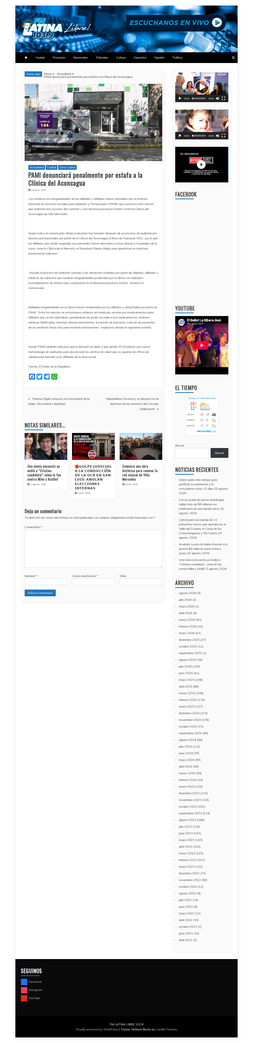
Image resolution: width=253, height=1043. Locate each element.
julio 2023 (185, 826)
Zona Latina (67, 167)
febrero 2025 (188, 700)
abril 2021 (185, 940)
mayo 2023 (186, 840)
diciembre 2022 (189, 873)
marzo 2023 (187, 853)
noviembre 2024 (190, 720)
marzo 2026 (187, 619)
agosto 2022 (187, 893)
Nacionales (80, 57)
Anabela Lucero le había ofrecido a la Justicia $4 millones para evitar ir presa (203, 548)
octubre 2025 (188, 646)
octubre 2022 (188, 886)
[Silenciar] (217, 98)
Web (123, 576)
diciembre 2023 (189, 793)
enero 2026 (187, 633)
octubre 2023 (188, 806)
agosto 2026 (187, 593)
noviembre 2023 (190, 800)
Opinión (159, 57)
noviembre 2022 (190, 880)
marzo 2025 (187, 693)
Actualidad (37, 167)
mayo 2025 (186, 680)
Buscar (179, 445)
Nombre (31, 576)
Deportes (140, 57)
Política (177, 57)
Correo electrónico (85, 576)
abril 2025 (185, 686)
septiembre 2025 (190, 653)
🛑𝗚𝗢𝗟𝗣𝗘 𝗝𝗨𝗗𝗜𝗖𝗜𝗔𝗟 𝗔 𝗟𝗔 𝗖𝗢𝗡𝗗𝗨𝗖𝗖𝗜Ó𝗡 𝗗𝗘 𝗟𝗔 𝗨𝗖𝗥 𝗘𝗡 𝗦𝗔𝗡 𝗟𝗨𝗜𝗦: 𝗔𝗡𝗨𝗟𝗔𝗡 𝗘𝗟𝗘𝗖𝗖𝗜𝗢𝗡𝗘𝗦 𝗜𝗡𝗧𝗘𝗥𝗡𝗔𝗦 (93, 477)
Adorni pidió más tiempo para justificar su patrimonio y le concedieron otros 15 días (198, 484)
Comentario (33, 527)
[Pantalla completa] (223, 98)
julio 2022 (185, 900)
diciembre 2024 (189, 713)
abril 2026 (185, 613)
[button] (201, 87)
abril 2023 (185, 846)
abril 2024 (185, 766)
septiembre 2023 (190, 813)
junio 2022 (186, 906)
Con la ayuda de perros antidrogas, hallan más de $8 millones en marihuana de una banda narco (202, 504)
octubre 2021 (188, 926)
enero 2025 (187, 706)
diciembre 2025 (189, 640)
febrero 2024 (188, 780)
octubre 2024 (188, 726)
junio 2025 (186, 673)
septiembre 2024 (190, 733)
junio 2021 (186, 933)
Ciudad (40, 57)
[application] (201, 87)
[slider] (199, 98)
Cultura (121, 57)
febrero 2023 (188, 860)
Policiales (102, 57)
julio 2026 (185, 599)
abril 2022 (185, 920)
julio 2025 (185, 666)
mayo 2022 (186, 913)
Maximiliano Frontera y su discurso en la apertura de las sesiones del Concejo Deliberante (132, 404)
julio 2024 (185, 746)
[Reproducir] (180, 98)
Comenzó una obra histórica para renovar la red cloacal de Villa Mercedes (140, 473)
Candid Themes (166, 1029)
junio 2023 (186, 833)
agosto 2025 (187, 660)
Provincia (59, 57)
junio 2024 (186, 753)
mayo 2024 (186, 760)
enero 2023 (187, 866)
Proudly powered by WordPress (97, 1029)
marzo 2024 (187, 773)
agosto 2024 (187, 740)
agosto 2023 (187, 820)
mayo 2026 (186, 606)
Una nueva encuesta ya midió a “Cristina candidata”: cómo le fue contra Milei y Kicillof (44, 473)
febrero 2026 (188, 626)
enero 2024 (187, 786)
